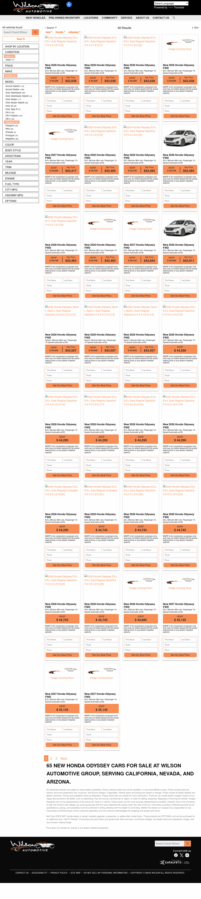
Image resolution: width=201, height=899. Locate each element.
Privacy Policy (59, 872)
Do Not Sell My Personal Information (106, 872)
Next (63, 758)
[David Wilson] (36, 7)
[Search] (35, 32)
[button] (69, 4)
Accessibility (40, 872)
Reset (20, 39)
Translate (179, 7)
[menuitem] (21, 56)
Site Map (76, 872)
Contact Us (22, 872)
